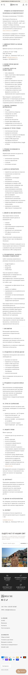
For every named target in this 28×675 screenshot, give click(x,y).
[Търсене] (5, 4)
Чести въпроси (5, 628)
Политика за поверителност (9, 644)
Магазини (4, 623)
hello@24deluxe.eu (10, 610)
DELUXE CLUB (4, 647)
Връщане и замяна (6, 642)
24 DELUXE (6, 669)
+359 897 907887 (12, 606)
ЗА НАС (3, 620)
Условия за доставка (7, 639)
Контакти (4, 625)
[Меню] (1, 4)
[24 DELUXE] (14, 5)
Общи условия (5, 637)
